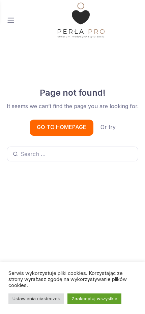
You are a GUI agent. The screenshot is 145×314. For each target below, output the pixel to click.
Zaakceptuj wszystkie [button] (94, 298)
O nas (54, 259)
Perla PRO (80, 259)
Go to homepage (61, 127)
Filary (106, 259)
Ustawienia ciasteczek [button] (36, 298)
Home (32, 259)
